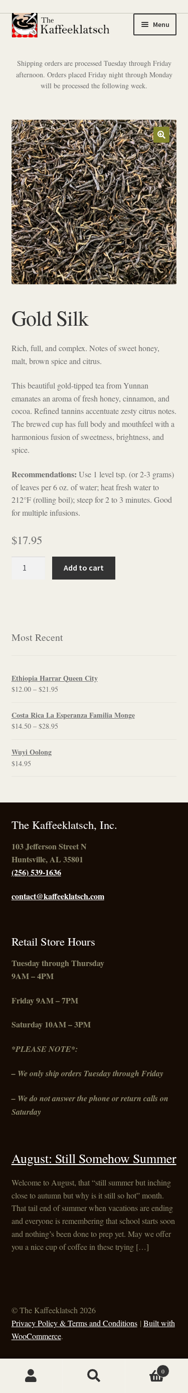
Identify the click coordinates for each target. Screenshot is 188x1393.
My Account (31, 1376)
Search (94, 1376)
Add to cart (84, 568)
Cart (144, 1367)
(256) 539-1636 (36, 872)
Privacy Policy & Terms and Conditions (74, 1323)
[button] (161, 135)
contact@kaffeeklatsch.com (58, 896)
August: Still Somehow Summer (94, 1158)
